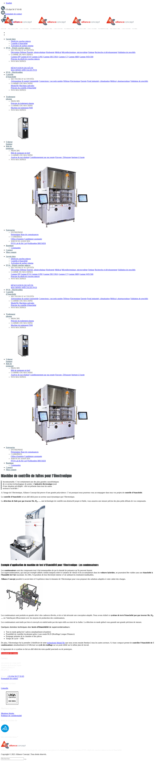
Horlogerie (50, 52)
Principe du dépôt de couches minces (25, 59)
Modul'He (15, 86)
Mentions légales (7, 713)
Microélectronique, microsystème (75, 52)
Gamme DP (15, 57)
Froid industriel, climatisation (98, 81)
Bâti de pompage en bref (20, 153)
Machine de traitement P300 (22, 108)
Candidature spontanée (33, 239)
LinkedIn (4, 688)
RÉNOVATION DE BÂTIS (22, 68)
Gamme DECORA (50, 57)
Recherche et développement (106, 52)
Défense (23, 52)
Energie (84, 81)
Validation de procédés (126, 52)
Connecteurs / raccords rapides (51, 81)
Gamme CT (63, 57)
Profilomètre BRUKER (36, 243)
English (9, 3)
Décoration (15, 52)
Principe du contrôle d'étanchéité (23, 88)
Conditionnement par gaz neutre (42, 157)
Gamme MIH (73, 57)
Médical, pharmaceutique (120, 81)
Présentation (15, 234)
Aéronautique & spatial (20, 81)
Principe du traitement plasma (22, 103)
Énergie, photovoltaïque (36, 52)
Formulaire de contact (13, 14)
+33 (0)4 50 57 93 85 (15, 676)
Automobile (34, 81)
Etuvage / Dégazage (63, 157)
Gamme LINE (37, 57)
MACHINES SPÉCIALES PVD (24, 70)
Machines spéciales (26, 86)
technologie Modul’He (56, 643)
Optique (91, 52)
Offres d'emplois (17, 239)
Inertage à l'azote (78, 157)
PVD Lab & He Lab (19, 243)
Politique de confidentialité (11, 716)
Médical (58, 52)
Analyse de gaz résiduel (20, 157)
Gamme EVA (25, 57)
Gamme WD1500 (86, 57)
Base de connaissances (30, 234)
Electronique (75, 81)
